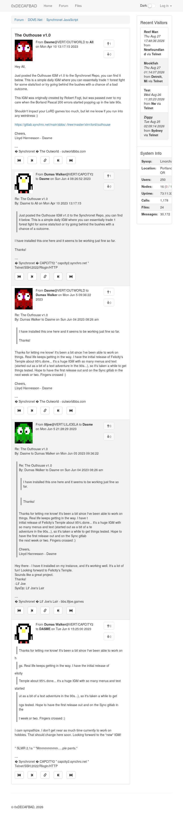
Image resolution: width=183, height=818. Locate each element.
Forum (63, 5)
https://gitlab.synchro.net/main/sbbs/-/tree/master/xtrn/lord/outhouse (62, 124)
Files (78, 5)
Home (48, 5)
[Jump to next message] (58, 160)
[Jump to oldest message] (19, 160)
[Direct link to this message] (45, 160)
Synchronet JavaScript (62, 19)
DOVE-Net (35, 19)
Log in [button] (165, 5)
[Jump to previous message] (32, 160)
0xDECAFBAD (24, 5)
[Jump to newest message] (71, 160)
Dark (144, 5)
